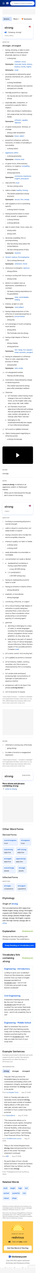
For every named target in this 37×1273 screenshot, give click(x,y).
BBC (7, 1156)
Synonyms (28, 19)
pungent (30, 352)
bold (22, 159)
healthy (19, 190)
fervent (8, 257)
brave (17, 136)
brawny (17, 67)
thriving (25, 190)
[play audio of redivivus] (9, 1242)
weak (16, 70)
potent (6, 1193)
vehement (18, 264)
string (4, 923)
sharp (17, 352)
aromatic (22, 352)
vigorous (26, 268)
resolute (18, 253)
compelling (25, 166)
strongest (16, 45)
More (15, 19)
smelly (20, 368)
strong (15, 903)
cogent (17, 179)
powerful (16, 1193)
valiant (21, 136)
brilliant (21, 307)
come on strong (11, 789)
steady (26, 199)
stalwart (18, 62)
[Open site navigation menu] (3, 3)
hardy (24, 64)
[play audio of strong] (6, 32)
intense (17, 159)
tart (16, 350)
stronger (6, 45)
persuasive (25, 179)
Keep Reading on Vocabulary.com (19, 945)
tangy (20, 350)
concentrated (19, 316)
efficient (18, 120)
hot (24, 350)
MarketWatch (10, 1115)
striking (17, 300)
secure (17, 199)
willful (16, 153)
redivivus (18, 1237)
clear (16, 297)
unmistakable (23, 297)
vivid (16, 307)
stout (23, 62)
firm (21, 199)
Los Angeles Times (12, 1092)
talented (18, 123)
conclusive (19, 176)
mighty (28, 67)
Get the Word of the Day (17, 1248)
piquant (29, 350)
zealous (14, 257)
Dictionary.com (7, 3)
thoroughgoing (23, 257)
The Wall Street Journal (13, 1138)
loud (17, 183)
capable (25, 120)
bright (12, 1188)
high (20, 1188)
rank (16, 368)
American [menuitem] (7, 19)
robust (6, 1198)
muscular (18, 64)
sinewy (29, 64)
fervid (25, 264)
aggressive (9, 153)
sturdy (23, 67)
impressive (27, 176)
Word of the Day (18, 1234)
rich (24, 1193)
